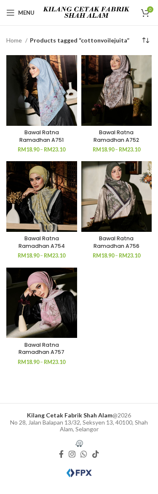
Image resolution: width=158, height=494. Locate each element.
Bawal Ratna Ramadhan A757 (41, 348)
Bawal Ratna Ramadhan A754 (42, 242)
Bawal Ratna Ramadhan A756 (116, 242)
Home (14, 40)
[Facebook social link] (61, 454)
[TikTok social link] (96, 454)
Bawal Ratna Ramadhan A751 (41, 136)
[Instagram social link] (72, 454)
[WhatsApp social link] (84, 454)
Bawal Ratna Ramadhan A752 (116, 136)
